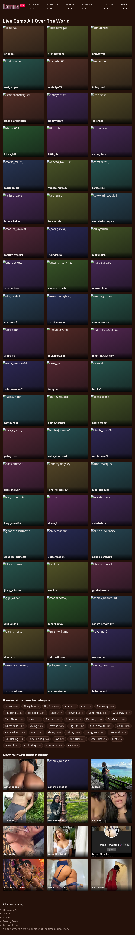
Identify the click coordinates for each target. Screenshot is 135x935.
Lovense (56, 726)
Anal (70, 706)
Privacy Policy (10, 921)
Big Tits (77, 726)
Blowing (75, 712)
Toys (59, 739)
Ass (86, 706)
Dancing (94, 719)
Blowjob (31, 706)
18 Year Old (14, 726)
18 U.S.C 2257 (11, 909)
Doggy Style (95, 732)
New (34, 719)
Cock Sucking (38, 739)
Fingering (105, 706)
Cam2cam (116, 719)
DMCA (6, 913)
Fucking (52, 719)
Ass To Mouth (101, 726)
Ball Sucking (15, 732)
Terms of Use (10, 925)
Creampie (118, 732)
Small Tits (99, 739)
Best (73, 745)
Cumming (54, 745)
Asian (123, 726)
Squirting (13, 712)
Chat (56, 712)
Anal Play (121, 712)
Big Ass (51, 706)
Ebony (54, 732)
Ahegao (73, 719)
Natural (12, 745)
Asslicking (32, 745)
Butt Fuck (77, 739)
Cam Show (14, 719)
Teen (36, 732)
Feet (117, 739)
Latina (11, 706)
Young (36, 726)
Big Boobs (36, 712)
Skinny (73, 732)
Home (6, 917)
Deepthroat (98, 712)
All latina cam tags (14, 904)
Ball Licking (14, 739)
